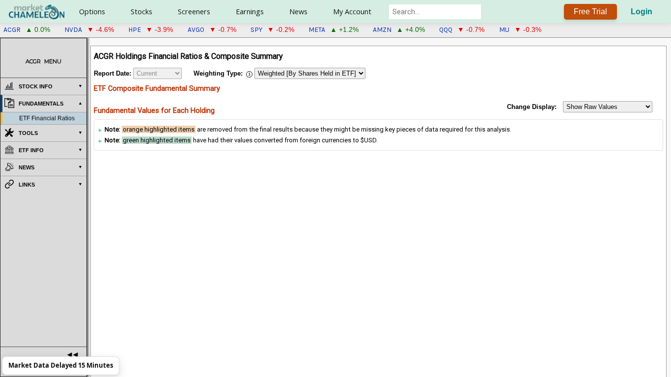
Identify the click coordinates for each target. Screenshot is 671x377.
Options (92, 11)
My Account (352, 11)
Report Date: (112, 73)
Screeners (194, 11)
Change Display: (532, 106)
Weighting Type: (218, 73)
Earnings (250, 11)
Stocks (141, 11)
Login (641, 11)
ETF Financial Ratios (47, 118)
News (298, 11)
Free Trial (590, 11)
